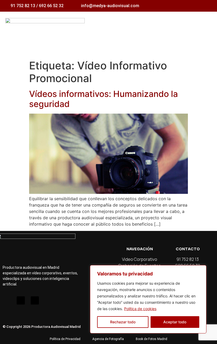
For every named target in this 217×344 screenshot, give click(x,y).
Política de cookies (140, 308)
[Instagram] (7, 300)
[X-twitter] (35, 300)
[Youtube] (21, 300)
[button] (208, 29)
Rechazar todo (122, 322)
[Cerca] (201, 269)
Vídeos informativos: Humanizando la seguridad (103, 99)
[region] (148, 299)
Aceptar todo (174, 322)
